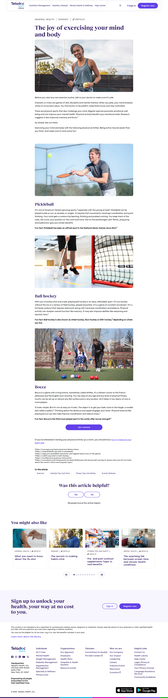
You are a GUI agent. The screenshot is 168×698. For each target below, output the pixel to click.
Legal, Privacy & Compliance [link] (142, 663)
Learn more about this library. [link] (26, 636)
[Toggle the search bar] (120, 5)
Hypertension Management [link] (42, 666)
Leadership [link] (115, 659)
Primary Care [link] (42, 675)
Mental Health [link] (42, 656)
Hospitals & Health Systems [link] (69, 663)
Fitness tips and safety (86, 473)
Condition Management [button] (39, 5)
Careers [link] (113, 662)
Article (80, 19)
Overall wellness (109, 473)
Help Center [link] (100, 5)
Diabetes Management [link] (46, 662)
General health (44, 19)
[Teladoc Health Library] (18, 5)
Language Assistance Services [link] (144, 672)
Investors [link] (114, 672)
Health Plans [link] (66, 659)
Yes (76, 494)
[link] (12, 657)
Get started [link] (84, 427)
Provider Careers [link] (93, 656)
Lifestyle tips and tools (60, 473)
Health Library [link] (141, 656)
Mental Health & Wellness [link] (81, 5)
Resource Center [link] (68, 668)
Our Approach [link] (67, 652)
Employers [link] (65, 656)
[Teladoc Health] (18, 649)
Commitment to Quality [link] (96, 652)
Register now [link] (147, 5)
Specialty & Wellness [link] (45, 671)
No (92, 494)
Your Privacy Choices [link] (144, 668)
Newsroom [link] (115, 669)
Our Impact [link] (115, 656)
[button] (66, 574)
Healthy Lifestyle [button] (60, 5)
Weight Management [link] (46, 659)
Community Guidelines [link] (145, 677)
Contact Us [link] (139, 652)
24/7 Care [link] (40, 652)
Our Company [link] (116, 652)
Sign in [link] (132, 5)
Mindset (63, 19)
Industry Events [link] (117, 665)
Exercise (40, 473)
